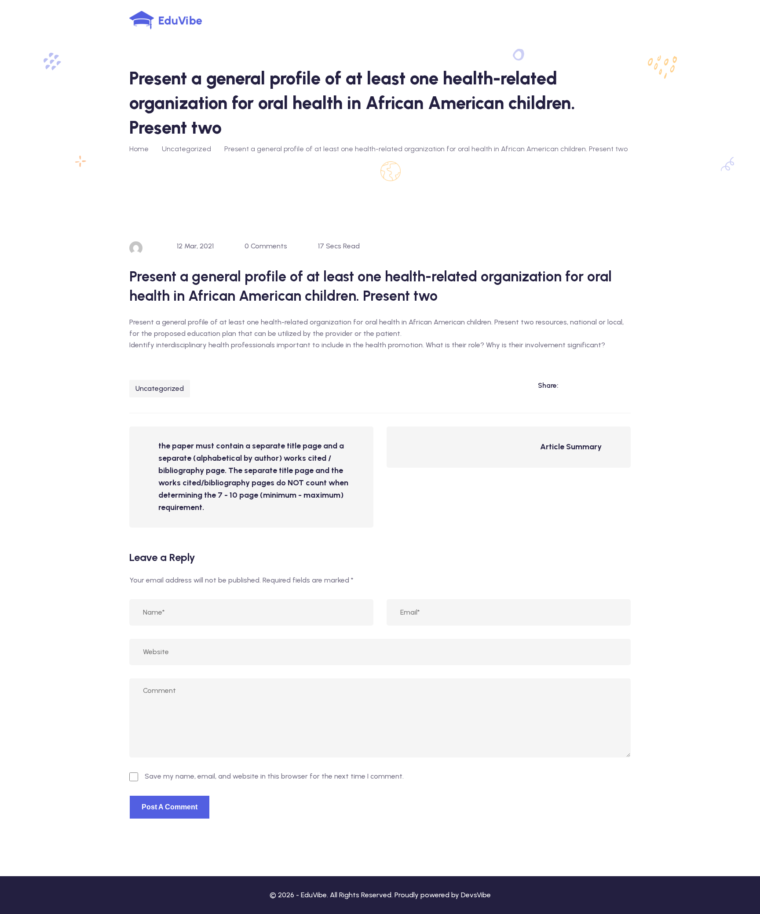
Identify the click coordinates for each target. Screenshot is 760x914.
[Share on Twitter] (605, 385)
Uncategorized (159, 388)
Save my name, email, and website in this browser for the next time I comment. (274, 776)
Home (139, 149)
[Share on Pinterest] (623, 385)
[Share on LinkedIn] (569, 385)
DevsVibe (476, 895)
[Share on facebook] (587, 385)
